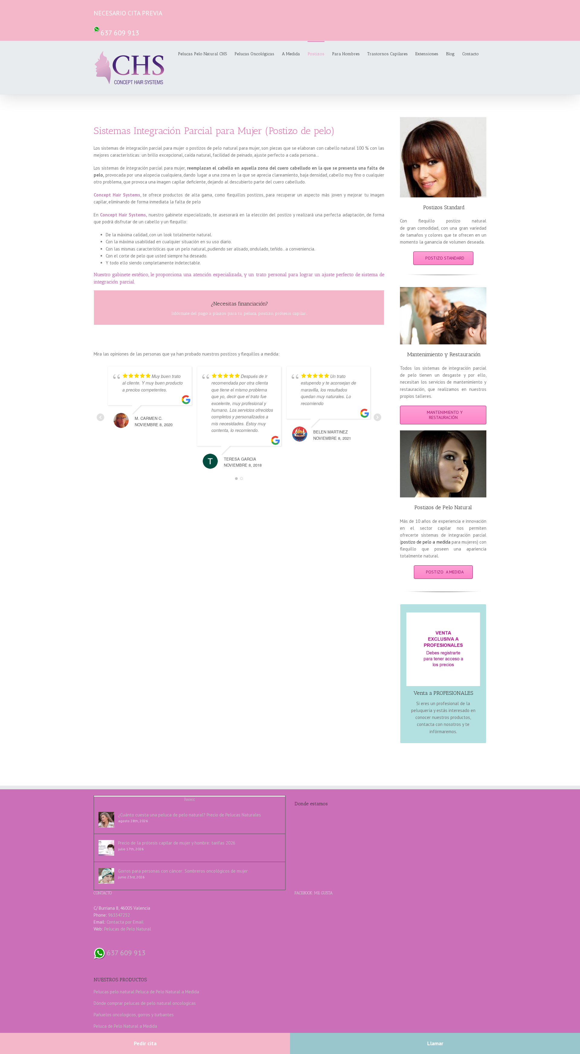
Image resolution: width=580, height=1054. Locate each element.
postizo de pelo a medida (425, 542)
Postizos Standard (444, 207)
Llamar (435, 1043)
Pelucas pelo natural (114, 992)
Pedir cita (145, 1043)
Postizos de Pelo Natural (443, 507)
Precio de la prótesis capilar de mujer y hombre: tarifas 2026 (176, 843)
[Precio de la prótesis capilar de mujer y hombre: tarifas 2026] (106, 848)
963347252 (119, 915)
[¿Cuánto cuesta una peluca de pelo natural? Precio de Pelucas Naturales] (106, 820)
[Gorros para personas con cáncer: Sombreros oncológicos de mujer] (106, 876)
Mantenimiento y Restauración (444, 354)
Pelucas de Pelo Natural (127, 929)
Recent (189, 799)
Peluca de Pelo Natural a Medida (167, 992)
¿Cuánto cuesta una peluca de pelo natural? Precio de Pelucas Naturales (189, 815)
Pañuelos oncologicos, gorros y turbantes (134, 1014)
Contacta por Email (125, 922)
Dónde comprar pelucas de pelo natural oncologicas (145, 1003)
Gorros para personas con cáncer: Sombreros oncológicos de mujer (183, 871)
